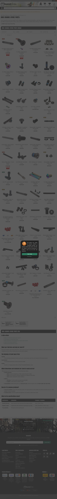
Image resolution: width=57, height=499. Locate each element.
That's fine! (29, 254)
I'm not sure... (29, 256)
